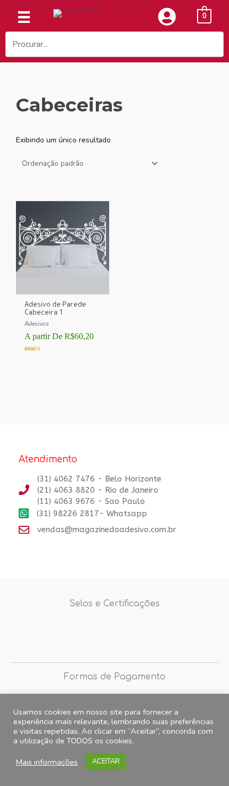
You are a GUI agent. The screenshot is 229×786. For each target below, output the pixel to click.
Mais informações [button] (47, 762)
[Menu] (24, 17)
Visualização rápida (62, 286)
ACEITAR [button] (106, 761)
